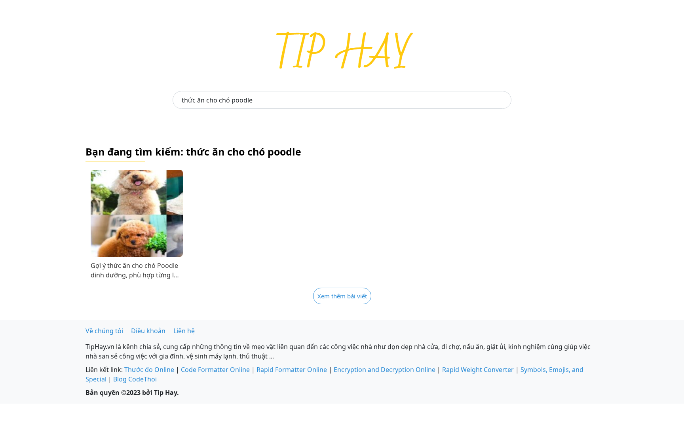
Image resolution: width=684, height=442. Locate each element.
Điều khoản (148, 330)
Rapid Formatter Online (291, 369)
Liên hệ (184, 330)
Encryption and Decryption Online (384, 369)
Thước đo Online (149, 369)
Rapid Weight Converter (478, 369)
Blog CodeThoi (135, 379)
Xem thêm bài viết (342, 296)
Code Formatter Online (215, 369)
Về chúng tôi (104, 330)
